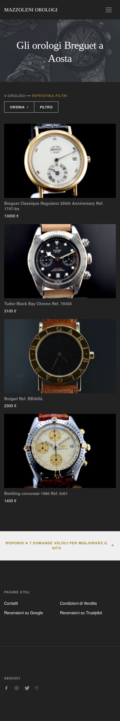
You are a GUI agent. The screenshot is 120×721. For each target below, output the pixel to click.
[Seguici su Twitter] (26, 688)
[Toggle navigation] (109, 10)
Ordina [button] (18, 107)
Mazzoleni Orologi (30, 10)
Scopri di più (35, 216)
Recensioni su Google (23, 612)
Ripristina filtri (49, 95)
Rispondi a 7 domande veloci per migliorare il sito (57, 545)
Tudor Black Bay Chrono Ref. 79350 (38, 303)
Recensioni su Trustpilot (81, 612)
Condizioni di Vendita (78, 603)
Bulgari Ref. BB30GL (23, 398)
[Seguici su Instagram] (16, 688)
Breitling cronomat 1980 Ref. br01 (36, 493)
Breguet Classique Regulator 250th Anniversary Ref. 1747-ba (54, 206)
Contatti (11, 603)
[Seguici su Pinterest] (37, 688)
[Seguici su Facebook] (6, 688)
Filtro (46, 107)
